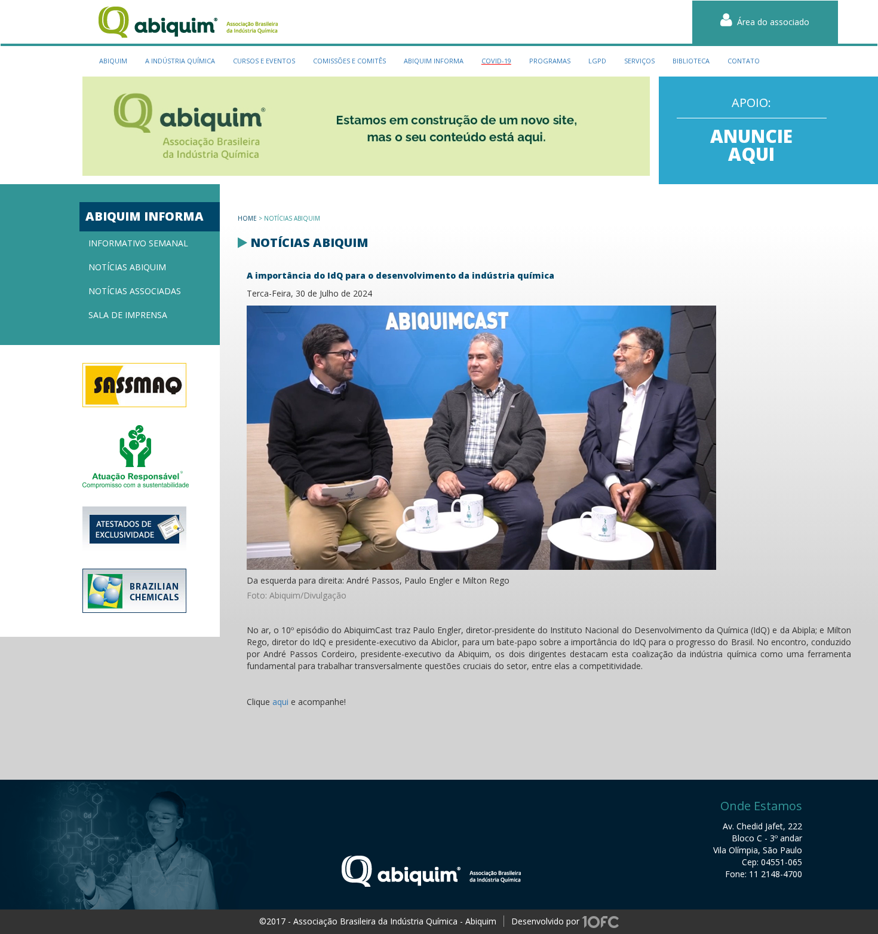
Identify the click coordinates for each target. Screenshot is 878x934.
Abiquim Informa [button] (433, 60)
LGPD (597, 60)
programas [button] (549, 60)
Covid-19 (496, 60)
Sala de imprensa (127, 315)
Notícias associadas (134, 291)
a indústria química (180, 60)
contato (743, 60)
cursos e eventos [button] (264, 60)
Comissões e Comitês (349, 60)
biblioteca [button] (691, 60)
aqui (280, 701)
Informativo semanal (138, 243)
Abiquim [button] (113, 60)
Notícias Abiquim (127, 267)
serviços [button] (639, 60)
